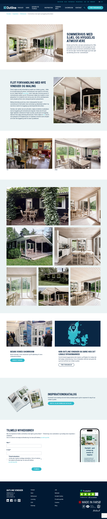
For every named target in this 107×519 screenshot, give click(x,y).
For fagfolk (71, 2)
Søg (84, 7)
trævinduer (26, 93)
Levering (33, 499)
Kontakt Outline (59, 496)
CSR (88, 2)
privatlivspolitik (45, 437)
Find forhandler (95, 7)
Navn (8, 442)
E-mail (9, 450)
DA (99, 2)
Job (85, 2)
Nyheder (57, 493)
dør (44, 114)
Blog (65, 2)
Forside (9, 14)
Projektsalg (79, 2)
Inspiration (15, 14)
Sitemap (33, 505)
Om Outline (60, 2)
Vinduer (33, 490)
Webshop (92, 2)
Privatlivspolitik (59, 499)
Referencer (23, 14)
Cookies (57, 502)
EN (102, 2)
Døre (32, 493)
